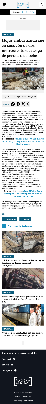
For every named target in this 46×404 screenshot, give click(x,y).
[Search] (41, 4)
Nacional (8, 34)
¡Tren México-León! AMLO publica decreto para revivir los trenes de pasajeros (23, 193)
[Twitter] (33, 12)
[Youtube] (26, 13)
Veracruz (25, 219)
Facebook (6, 358)
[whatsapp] (13, 106)
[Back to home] (23, 5)
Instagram (7, 370)
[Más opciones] (28, 105)
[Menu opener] (4, 4)
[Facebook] (22, 13)
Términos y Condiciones (23, 401)
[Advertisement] (23, 25)
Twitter (5, 364)
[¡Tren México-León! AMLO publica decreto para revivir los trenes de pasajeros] (23, 315)
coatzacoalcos (10, 219)
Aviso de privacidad (23, 396)
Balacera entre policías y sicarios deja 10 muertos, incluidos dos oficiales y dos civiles (22, 299)
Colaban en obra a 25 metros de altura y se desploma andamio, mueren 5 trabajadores (23, 141)
